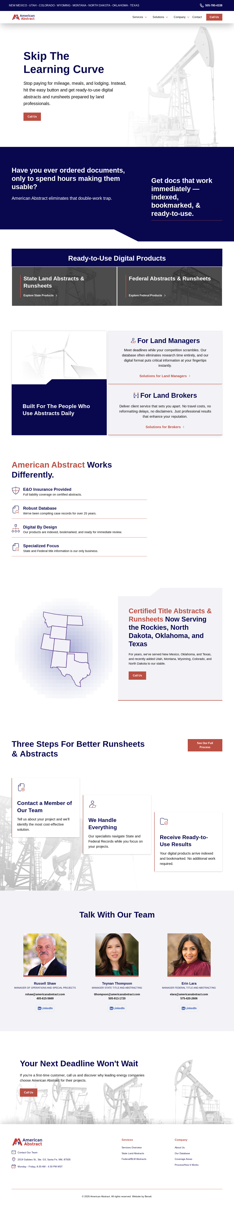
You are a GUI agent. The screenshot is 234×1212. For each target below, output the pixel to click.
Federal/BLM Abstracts (134, 1159)
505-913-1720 (117, 998)
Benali (148, 1196)
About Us (180, 1147)
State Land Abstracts (133, 1153)
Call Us (214, 17)
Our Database (182, 1153)
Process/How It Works (187, 1164)
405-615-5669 (45, 998)
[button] (140, 17)
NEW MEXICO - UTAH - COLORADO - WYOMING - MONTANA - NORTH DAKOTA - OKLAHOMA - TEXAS (74, 5)
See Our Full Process (205, 745)
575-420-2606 (189, 998)
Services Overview (132, 1147)
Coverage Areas (183, 1159)
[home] (23, 17)
